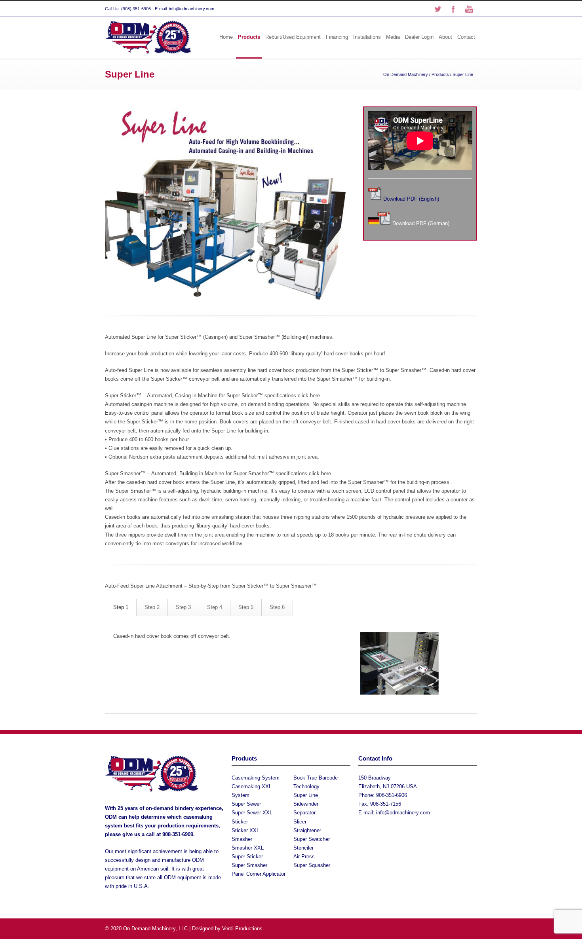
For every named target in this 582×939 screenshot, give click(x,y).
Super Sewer (246, 804)
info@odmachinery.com (403, 813)
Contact (466, 37)
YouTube (469, 9)
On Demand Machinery (405, 74)
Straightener (307, 830)
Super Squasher (311, 865)
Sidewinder (305, 804)
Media (393, 37)
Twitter (437, 9)
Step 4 (214, 607)
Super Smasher (249, 865)
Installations (367, 37)
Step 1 (120, 607)
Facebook (453, 9)
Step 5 (245, 607)
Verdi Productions (242, 928)
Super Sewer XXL (252, 813)
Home (226, 37)
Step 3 (183, 607)
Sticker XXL (245, 830)
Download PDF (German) (420, 223)
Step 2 (152, 607)
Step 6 (277, 607)
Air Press (304, 856)
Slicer (299, 822)
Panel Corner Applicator (258, 874)
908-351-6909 (177, 834)
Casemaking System (256, 778)
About (445, 37)
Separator (304, 813)
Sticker (240, 822)
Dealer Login (419, 37)
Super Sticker (247, 856)
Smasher (242, 839)
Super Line (305, 795)
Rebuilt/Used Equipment (293, 37)
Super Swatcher (311, 839)
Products (249, 37)
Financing (337, 37)
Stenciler (303, 848)
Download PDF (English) (411, 199)
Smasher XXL (248, 848)
